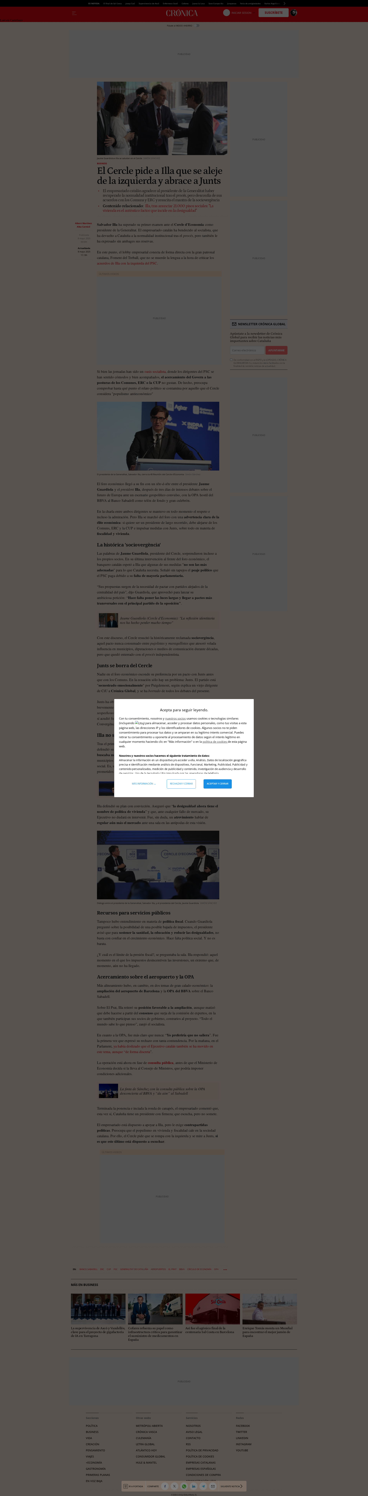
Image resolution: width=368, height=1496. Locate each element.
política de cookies (215, 741)
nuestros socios (175, 718)
